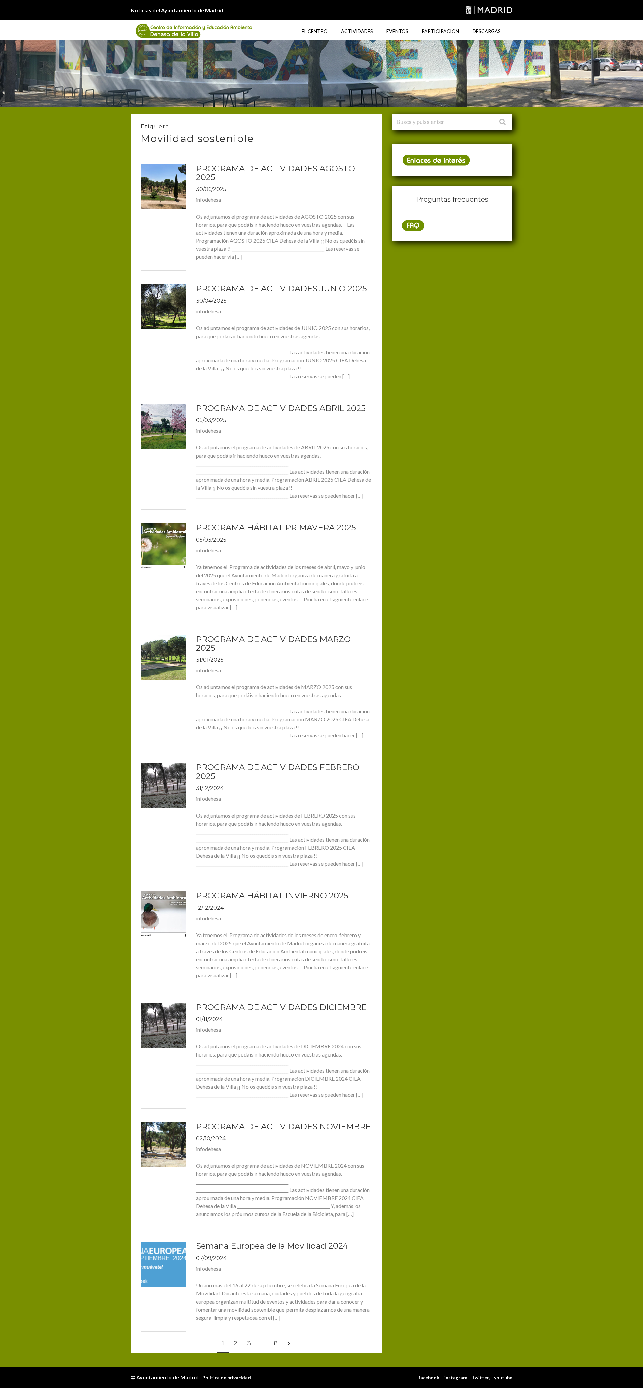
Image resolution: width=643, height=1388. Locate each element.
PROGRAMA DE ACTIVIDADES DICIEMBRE (281, 1007)
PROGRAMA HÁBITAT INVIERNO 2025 (272, 895)
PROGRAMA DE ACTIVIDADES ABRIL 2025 (281, 408)
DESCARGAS (487, 31)
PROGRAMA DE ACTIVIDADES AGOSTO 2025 (275, 173)
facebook (429, 1377)
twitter (480, 1377)
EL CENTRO (315, 31)
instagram (455, 1377)
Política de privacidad (226, 1377)
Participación (440, 31)
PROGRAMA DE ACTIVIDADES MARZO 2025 (273, 643)
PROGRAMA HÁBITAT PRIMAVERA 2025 (276, 527)
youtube (503, 1377)
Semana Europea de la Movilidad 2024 (272, 1246)
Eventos (397, 31)
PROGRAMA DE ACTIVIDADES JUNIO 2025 (281, 288)
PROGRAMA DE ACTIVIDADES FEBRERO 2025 (277, 771)
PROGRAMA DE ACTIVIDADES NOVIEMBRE (283, 1126)
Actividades (357, 31)
